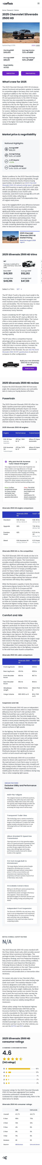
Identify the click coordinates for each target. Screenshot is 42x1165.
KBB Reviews (19, 1144)
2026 (33, 45)
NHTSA (13, 1026)
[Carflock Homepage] (7, 3)
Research (10, 10)
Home (4, 10)
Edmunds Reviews (35, 1144)
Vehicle (16, 10)
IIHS (21, 1026)
